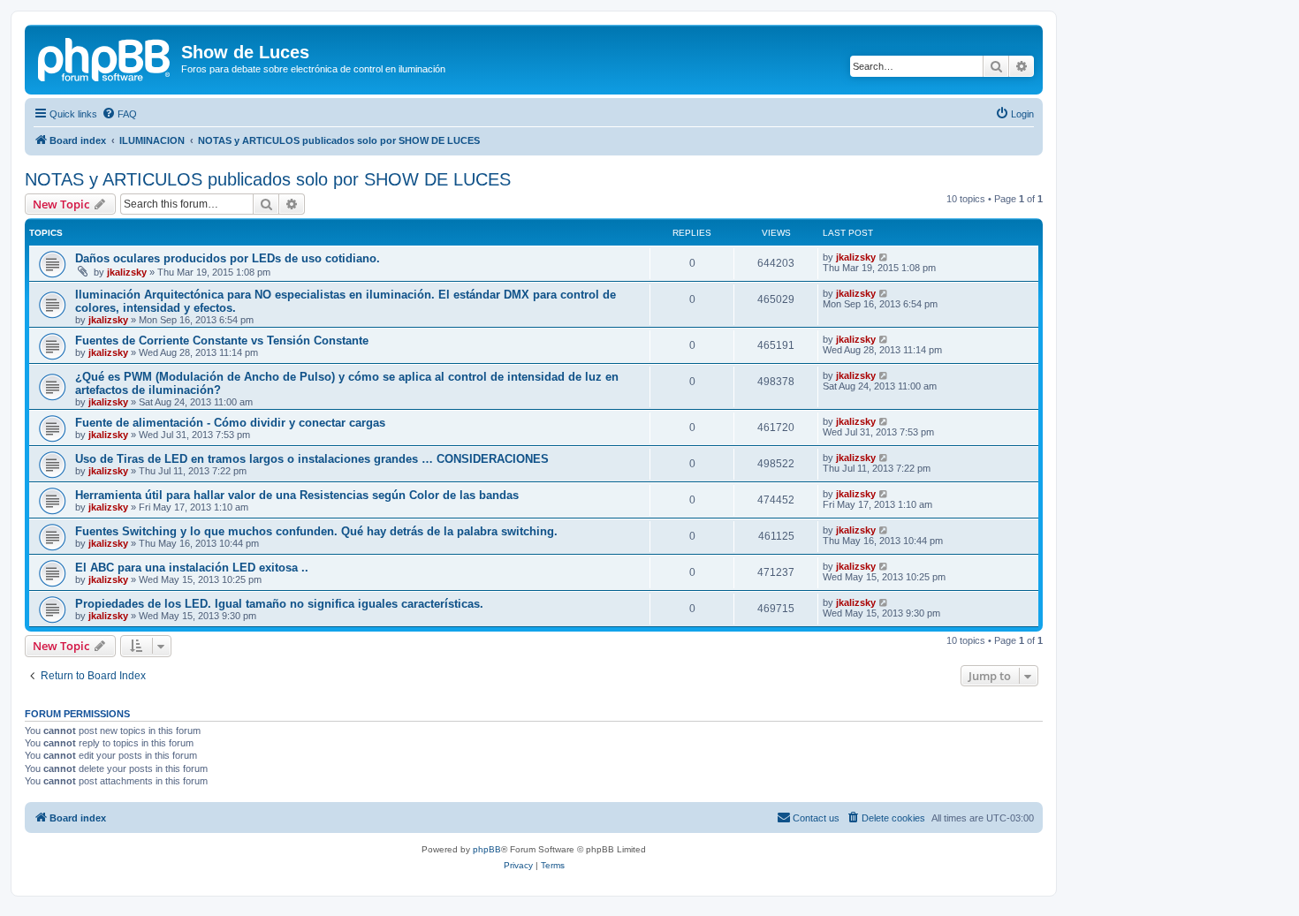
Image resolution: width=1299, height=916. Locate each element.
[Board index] (105, 57)
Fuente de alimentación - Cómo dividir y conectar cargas (230, 422)
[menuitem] (119, 114)
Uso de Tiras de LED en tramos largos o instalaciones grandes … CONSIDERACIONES (312, 459)
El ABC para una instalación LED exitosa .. (191, 567)
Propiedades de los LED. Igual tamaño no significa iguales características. (279, 603)
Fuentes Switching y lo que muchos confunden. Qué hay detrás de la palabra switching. (316, 531)
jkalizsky (127, 272)
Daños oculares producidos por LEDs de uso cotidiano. (227, 258)
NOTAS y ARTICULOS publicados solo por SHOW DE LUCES (268, 179)
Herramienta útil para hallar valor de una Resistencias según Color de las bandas (297, 495)
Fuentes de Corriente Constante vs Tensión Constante (221, 340)
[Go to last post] (884, 257)
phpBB (487, 849)
